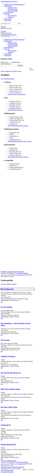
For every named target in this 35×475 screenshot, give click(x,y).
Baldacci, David (14, 85)
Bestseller (12, 150)
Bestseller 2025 (14, 152)
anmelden (3, 27)
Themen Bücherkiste (15, 167)
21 (14, 275)
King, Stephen (14, 91)
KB (11, 134)
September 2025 (14, 101)
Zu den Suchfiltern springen (9, 284)
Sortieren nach (5, 273)
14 (1, 275)
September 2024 (14, 103)
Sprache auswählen (6, 28)
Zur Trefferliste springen (7, 78)
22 (16, 275)
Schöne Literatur (14, 117)
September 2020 (14, 108)
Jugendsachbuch (14, 139)
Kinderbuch (13, 136)
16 (5, 275)
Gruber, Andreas (14, 92)
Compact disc (13, 122)
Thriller (12, 148)
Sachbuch (12, 124)
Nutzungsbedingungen (7, 472)
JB (10, 138)
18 (8, 275)
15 (3, 275)
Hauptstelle (13, 164)
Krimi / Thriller (14, 153)
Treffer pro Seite (9, 276)
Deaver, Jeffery (14, 87)
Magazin (12, 165)
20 (12, 275)
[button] (32, 69)
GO (19, 23)
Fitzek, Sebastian (14, 89)
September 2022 (14, 105)
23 (17, 275)
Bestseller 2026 (14, 155)
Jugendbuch (13, 132)
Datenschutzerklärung (7, 470)
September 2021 (14, 106)
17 (7, 275)
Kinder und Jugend (15, 118)
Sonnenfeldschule (15, 169)
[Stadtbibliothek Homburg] (9, 1)
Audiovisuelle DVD (15, 120)
